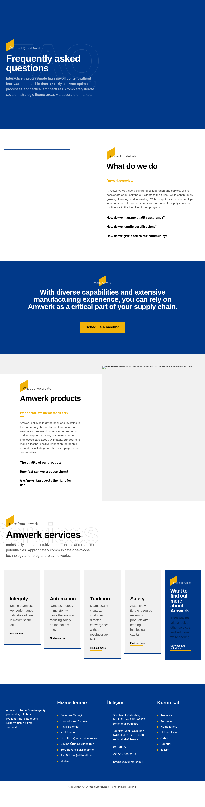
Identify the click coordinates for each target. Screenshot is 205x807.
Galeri (164, 738)
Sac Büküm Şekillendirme (76, 755)
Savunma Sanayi (71, 715)
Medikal (65, 761)
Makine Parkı (168, 732)
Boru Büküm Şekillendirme (77, 749)
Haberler (165, 743)
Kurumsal (166, 721)
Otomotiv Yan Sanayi (73, 721)
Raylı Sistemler (69, 726)
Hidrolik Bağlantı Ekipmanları (78, 738)
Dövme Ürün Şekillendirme (77, 743)
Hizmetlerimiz (168, 726)
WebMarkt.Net (99, 786)
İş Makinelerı (68, 732)
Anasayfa (166, 715)
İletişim (164, 749)
